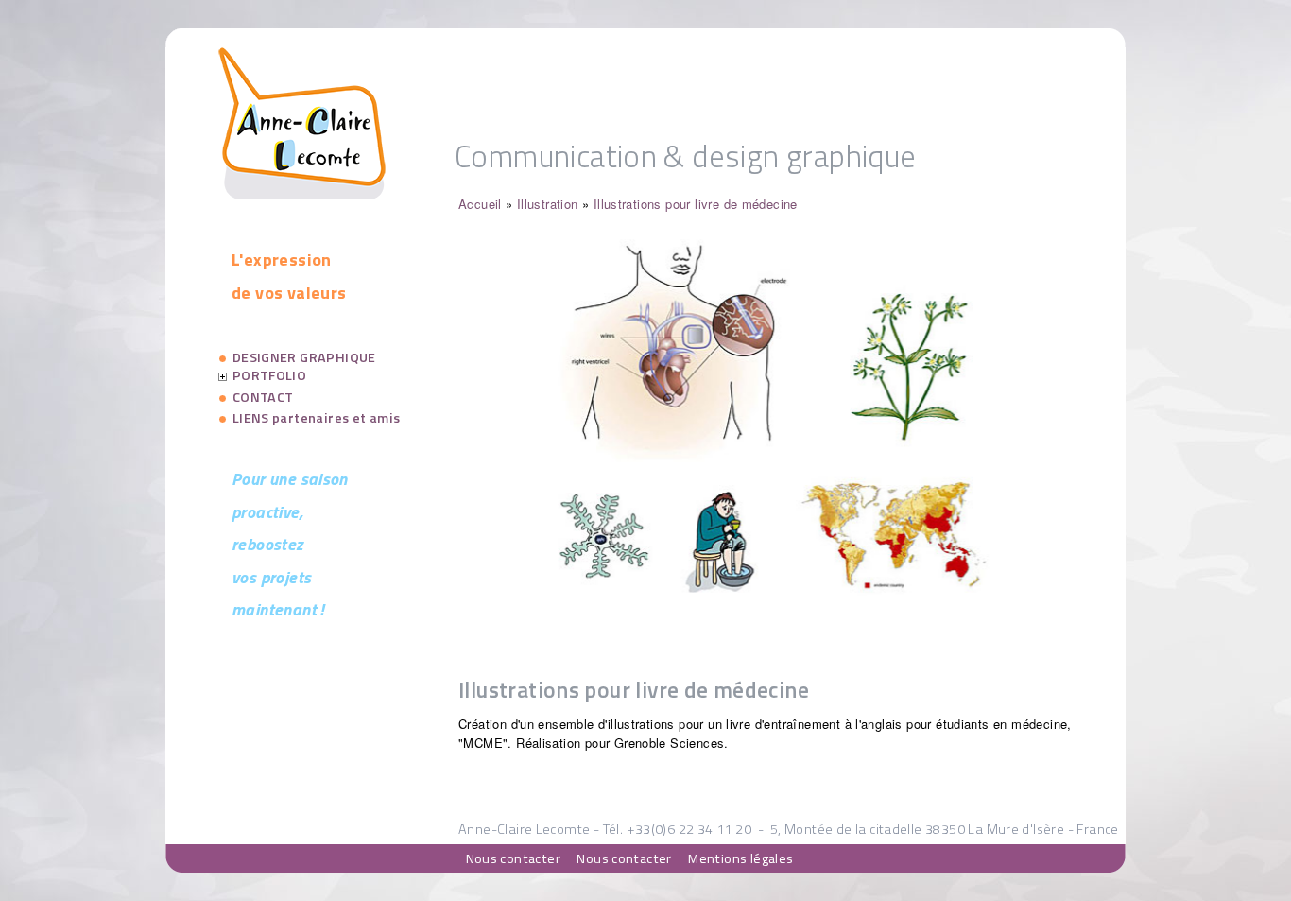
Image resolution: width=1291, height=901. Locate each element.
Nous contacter (513, 857)
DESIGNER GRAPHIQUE (304, 357)
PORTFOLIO (269, 375)
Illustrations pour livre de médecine (696, 204)
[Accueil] (302, 194)
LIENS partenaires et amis (316, 417)
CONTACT (263, 397)
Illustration (547, 204)
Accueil (480, 204)
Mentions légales (740, 857)
